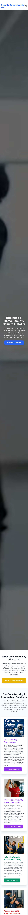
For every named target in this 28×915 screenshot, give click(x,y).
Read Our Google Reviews (14, 680)
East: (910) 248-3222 (19, 1)
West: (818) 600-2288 (8, 1)
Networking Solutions (12, 880)
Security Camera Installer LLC (12, 6)
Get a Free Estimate (14, 342)
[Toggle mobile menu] (26, 6)
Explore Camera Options (13, 769)
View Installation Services (13, 826)
